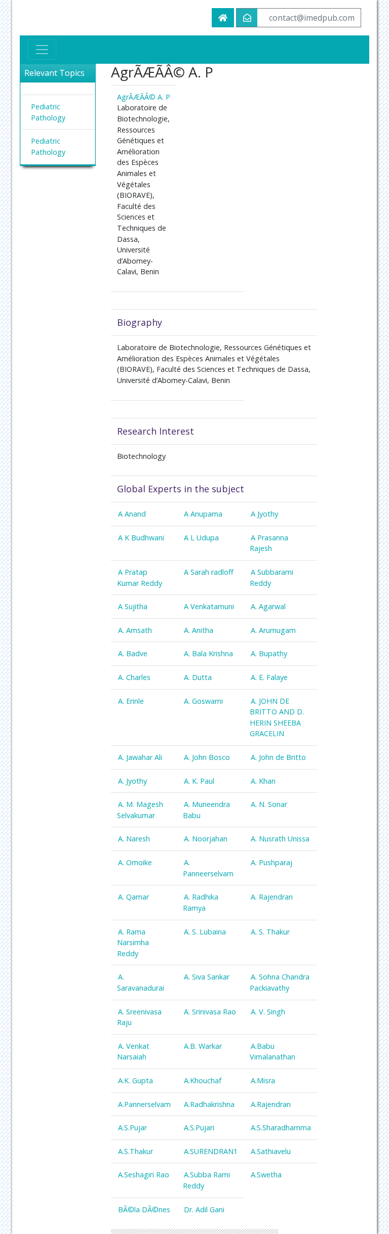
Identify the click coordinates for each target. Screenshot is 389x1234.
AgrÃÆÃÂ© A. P (143, 97)
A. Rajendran (272, 897)
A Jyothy (264, 514)
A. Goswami (203, 701)
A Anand (132, 514)
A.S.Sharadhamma (281, 1127)
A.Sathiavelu (271, 1151)
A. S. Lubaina (205, 932)
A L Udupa (201, 537)
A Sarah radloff (209, 572)
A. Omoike (135, 862)
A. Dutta (198, 677)
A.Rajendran (271, 1104)
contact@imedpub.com (312, 17)
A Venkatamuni (209, 606)
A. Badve (132, 653)
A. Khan (263, 781)
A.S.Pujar (132, 1127)
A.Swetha (266, 1174)
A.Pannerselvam (144, 1104)
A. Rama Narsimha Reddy (133, 942)
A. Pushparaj (271, 862)
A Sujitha (132, 606)
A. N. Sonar (269, 804)
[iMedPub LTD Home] (223, 17)
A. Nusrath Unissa (280, 838)
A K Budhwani (141, 537)
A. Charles (134, 677)
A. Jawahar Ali (140, 757)
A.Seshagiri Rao (143, 1174)
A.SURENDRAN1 (211, 1151)
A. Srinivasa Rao (210, 1011)
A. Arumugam (273, 630)
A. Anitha (198, 630)
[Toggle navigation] (42, 49)
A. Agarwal (268, 606)
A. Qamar (133, 897)
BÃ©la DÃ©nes (144, 1209)
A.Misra (263, 1080)
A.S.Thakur (135, 1151)
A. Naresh (134, 838)
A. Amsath (135, 630)
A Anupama (203, 514)
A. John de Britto (278, 757)
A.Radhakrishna (209, 1104)
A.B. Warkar (203, 1046)
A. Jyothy (132, 781)
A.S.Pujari (199, 1127)
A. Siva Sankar (206, 977)
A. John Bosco (207, 757)
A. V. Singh (268, 1011)
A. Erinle (131, 701)
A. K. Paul (199, 781)
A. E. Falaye (269, 677)
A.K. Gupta (135, 1080)
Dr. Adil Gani (204, 1209)
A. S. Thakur (270, 932)
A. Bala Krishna (208, 653)
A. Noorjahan (205, 838)
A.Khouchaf (202, 1080)
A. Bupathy (269, 653)
